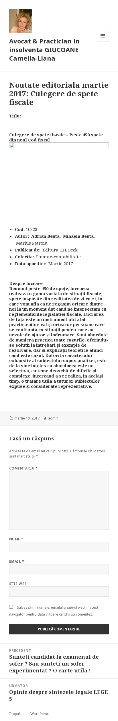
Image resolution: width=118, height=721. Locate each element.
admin (53, 418)
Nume (16, 539)
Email (16, 561)
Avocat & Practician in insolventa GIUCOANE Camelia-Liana (44, 49)
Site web (18, 583)
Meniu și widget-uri (103, 41)
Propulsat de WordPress (29, 713)
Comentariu (23, 468)
